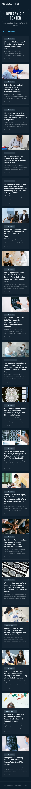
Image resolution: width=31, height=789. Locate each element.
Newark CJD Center (10, 3)
